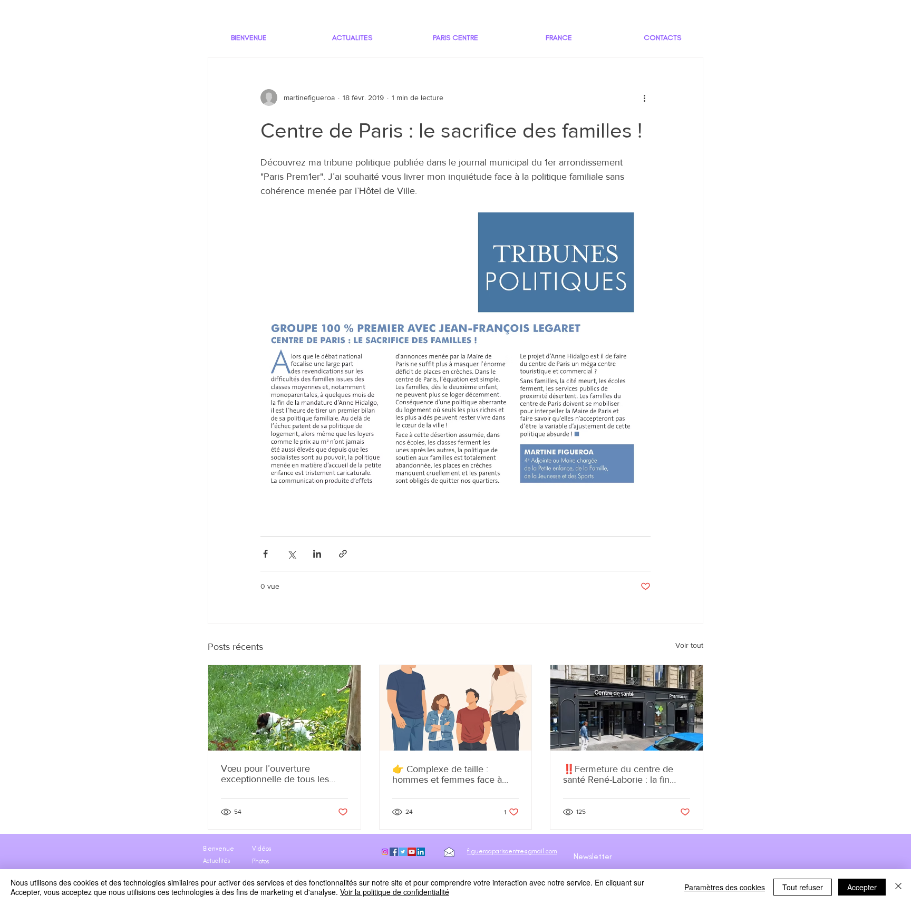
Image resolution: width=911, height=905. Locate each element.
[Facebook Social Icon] (394, 852)
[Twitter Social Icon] (403, 852)
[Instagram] (385, 852)
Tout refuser (802, 887)
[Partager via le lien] (343, 554)
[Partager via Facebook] (265, 554)
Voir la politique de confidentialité (394, 892)
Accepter (862, 887)
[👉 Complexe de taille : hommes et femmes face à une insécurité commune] (456, 708)
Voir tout (689, 645)
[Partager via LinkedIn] (317, 554)
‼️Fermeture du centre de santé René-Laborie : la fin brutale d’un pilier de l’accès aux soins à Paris (621, 774)
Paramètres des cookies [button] (724, 887)
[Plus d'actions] (644, 97)
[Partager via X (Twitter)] (291, 554)
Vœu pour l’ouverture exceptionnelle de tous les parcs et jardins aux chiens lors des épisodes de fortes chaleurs (284, 773)
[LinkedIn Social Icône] (420, 852)
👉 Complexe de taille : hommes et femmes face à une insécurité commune (447, 774)
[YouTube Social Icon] (412, 852)
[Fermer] (898, 887)
